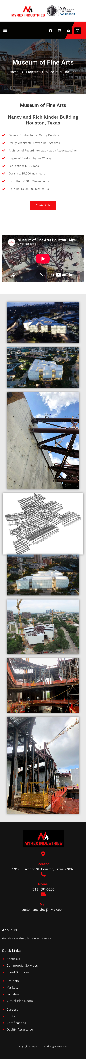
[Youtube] (68, 30)
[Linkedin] (59, 30)
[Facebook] (50, 30)
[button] (5, 30)
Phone (43, 884)
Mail (43, 904)
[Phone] (43, 874)
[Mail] (43, 894)
